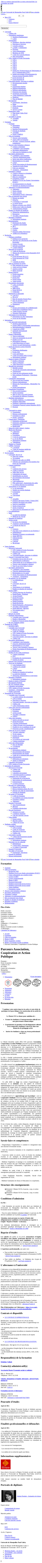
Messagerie (16, 479)
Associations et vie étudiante (17, 486)
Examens (15, 228)
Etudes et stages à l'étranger (17, 359)
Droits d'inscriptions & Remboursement (25, 164)
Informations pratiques (19, 219)
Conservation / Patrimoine (17, 419)
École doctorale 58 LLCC (21, 256)
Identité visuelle (9, 1510)
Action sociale (13, 520)
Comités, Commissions (20, 47)
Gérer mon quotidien (15, 718)
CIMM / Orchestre (14, 446)
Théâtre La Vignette (15, 444)
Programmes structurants (16, 283)
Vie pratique (16, 458)
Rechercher (5, 28)
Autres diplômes (14, 887)
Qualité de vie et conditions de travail (24, 727)
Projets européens (18, 274)
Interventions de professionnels (22, 780)
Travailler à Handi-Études (20, 216)
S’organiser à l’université (20, 201)
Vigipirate (16, 539)
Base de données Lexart (20, 301)
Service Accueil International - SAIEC (24, 345)
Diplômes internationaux (16, 398)
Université (8, 32)
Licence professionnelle (16, 878)
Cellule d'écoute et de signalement (23, 725)
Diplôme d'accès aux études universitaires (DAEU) (24, 873)
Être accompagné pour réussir (18, 196)
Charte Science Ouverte (20, 311)
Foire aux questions (19, 168)
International (8, 320)
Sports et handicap (18, 508)
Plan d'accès (8, 1535)
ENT (10, 21)
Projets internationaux (19, 387)
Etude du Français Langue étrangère (20, 347)
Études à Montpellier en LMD (19, 1228)
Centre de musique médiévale (22, 449)
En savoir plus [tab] (9, 997)
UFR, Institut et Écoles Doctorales (19, 58)
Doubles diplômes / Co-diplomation (23, 400)
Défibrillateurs (17, 532)
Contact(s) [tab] (8, 994)
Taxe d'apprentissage (19, 805)
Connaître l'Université (15, 826)
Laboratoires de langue (20, 474)
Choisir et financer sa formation (22, 173)
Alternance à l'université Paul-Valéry (18, 1397)
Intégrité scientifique (19, 246)
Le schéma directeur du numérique (23, 485)
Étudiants (15, 108)
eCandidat (24, 1215)
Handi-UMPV (13, 591)
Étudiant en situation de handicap (23, 672)
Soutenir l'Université (15, 803)
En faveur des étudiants (20, 522)
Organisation (13, 40)
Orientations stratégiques (16, 35)
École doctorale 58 (18, 78)
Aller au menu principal (24, 1)
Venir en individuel (18, 336)
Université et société (15, 835)
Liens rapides (13, 817)
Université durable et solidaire (22, 775)
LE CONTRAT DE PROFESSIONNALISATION (21, 1341)
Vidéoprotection (17, 538)
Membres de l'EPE (18, 53)
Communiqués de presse (12, 1508)
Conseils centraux (18, 46)
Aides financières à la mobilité (22, 364)
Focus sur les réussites (19, 318)
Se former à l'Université (16, 794)
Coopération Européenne (16, 389)
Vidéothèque (16, 442)
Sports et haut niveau (19, 506)
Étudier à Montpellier (19, 619)
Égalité (15, 85)
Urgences (11, 19)
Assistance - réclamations (20, 170)
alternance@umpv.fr (28, 1304)
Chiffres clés (12, 33)
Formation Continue (15, 171)
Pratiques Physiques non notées (22, 502)
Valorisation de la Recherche (17, 315)
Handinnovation (17, 599)
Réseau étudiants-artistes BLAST (23, 789)
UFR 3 (15, 63)
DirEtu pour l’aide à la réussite (22, 207)
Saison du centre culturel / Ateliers (19, 428)
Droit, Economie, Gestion (13, 941)
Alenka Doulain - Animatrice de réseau (29, 1496)
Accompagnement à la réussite (22, 184)
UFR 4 (15, 65)
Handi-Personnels (18, 598)
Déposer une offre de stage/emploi (23, 790)
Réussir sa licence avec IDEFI (22, 205)
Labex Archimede (18, 285)
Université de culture (15, 410)
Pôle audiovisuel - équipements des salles (25, 483)
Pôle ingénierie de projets (20, 265)
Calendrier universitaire (20, 224)
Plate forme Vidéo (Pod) (20, 113)
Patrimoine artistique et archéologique (24, 423)
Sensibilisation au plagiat (20, 476)
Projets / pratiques (18, 417)
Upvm (3, 14)
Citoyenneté (16, 495)
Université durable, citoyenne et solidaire (21, 81)
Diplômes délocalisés (19, 401)
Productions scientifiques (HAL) (23, 309)
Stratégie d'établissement (20, 37)
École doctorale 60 (18, 79)
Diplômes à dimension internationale (24, 403)
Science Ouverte (18, 244)
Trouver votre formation (20, 138)
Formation (8, 122)
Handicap (15, 97)
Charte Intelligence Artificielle (22, 95)
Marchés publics (18, 821)
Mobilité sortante (18, 368)
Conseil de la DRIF (19, 329)
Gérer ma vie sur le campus (17, 730)
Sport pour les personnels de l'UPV (23, 509)
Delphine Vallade (6, 1362)
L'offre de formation (19, 796)
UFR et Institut (17, 698)
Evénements (16, 492)
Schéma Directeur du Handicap (22, 592)
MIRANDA (16, 288)
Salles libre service (18, 472)
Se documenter (13, 748)
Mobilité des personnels (16, 366)
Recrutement (12, 101)
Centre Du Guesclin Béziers (21, 55)
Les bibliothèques (14, 511)
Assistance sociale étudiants (21, 523)
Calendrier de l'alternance (8, 930)
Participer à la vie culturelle (17, 842)
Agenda (15, 120)
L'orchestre (16, 447)
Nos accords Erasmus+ (20, 391)
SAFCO (10, 1387)
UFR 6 (15, 69)
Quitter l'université (14, 691)
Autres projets (17, 281)
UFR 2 (15, 62)
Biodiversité (16, 426)
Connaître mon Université (20, 617)
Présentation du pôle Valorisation (23, 316)
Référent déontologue (19, 88)
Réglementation (13, 221)
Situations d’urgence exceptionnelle (23, 534)
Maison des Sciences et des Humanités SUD (26, 253)
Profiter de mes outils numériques (19, 652)
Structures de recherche (16, 249)
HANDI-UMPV (14, 626)
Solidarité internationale (20, 331)
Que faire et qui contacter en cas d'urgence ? (26, 531)
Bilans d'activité (17, 270)
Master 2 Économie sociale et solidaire (16, 942)
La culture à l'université (20, 847)
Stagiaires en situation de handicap (23, 185)
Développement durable (20, 83)
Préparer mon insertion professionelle (20, 661)
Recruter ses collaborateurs (17, 785)
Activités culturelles (19, 732)
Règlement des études (19, 223)
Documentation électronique (21, 477)
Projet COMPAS (18, 134)
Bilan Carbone (9, 1558)
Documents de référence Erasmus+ (23, 396)
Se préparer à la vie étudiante (17, 578)
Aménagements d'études (20, 208)
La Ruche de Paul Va (19, 525)
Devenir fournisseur (15, 810)
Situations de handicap (15, 518)
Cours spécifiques (18, 354)
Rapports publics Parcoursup (21, 231)
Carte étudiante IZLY (19, 665)
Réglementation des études (21, 753)
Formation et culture (19, 416)
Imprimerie (16, 737)
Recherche (8, 235)
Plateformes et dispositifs (16, 293)
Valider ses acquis (18, 175)
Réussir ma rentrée (18, 198)
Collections (16, 431)
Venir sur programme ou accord (22, 338)
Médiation (16, 433)
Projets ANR (16, 276)
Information (16, 125)
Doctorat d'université (15, 882)
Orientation (16, 127)
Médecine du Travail (19, 516)
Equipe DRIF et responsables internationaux (26, 325)
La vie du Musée (18, 439)
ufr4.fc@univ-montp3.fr (30, 1245)
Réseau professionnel (15, 856)
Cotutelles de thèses (19, 262)
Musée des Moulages (15, 430)
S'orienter (11, 124)
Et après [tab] (7, 995)
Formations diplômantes (20, 350)
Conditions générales (19, 813)
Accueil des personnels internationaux (24, 370)
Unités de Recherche (19, 251)
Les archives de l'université (21, 739)
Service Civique (17, 109)
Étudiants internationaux (16, 615)
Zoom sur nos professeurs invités (23, 373)
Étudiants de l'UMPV (11, 624)
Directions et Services (19, 44)
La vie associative (18, 488)
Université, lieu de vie (15, 454)
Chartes (15, 230)
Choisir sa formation (19, 147)
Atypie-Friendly (17, 596)
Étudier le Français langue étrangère (24, 621)
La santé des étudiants (19, 515)
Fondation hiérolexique (20, 808)
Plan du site (8, 1556)
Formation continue (19, 799)
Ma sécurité (16, 543)
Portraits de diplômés (19, 131)
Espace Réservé (13, 22)
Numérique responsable (20, 93)
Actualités (16, 118)
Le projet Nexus (17, 203)
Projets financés (13, 272)
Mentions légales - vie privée (13, 1551)
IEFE (14, 348)
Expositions (16, 435)
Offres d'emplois (18, 106)
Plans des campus (18, 456)
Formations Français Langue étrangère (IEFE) (27, 405)
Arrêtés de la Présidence (20, 233)
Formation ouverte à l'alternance (11, 1391)
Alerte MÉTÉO (17, 536)
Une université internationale (17, 322)
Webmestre (8, 1554)
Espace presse (17, 819)
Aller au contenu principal (9, 1)
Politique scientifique (15, 237)
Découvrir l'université (15, 548)
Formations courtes (18, 178)
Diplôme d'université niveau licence (20, 884)
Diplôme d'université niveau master (19, 885)
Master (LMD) (13, 880)
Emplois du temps (18, 660)
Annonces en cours (18, 812)
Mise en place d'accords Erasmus (23, 394)
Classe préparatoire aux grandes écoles (20, 875)
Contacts (15, 612)
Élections (15, 49)
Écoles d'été (16, 352)
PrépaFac (15, 200)
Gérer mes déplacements (16, 743)
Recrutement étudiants (15, 683)
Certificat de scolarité (19, 667)
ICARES (15, 286)
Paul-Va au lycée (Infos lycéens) (22, 566)
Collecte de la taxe (18, 822)
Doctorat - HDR (14, 255)
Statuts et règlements (19, 760)
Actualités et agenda (15, 116)
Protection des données (20, 92)
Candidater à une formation (21, 148)
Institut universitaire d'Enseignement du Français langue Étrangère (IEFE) (25, 75)
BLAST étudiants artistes (16, 451)
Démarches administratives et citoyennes (25, 675)
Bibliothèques (17, 844)
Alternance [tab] (8, 992)
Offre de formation (14, 136)
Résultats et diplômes (15, 217)
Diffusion (11, 306)
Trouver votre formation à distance (19, 145)
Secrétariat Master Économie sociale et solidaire (16, 1370)
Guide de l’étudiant (18, 631)
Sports (11, 497)
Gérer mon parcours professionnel (19, 707)
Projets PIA (16, 278)
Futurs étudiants (9, 546)
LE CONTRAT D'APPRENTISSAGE (17, 1317)
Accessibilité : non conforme (13, 1552)
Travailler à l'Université (16, 851)
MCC (14, 226)
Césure (15, 162)
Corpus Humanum (18, 302)
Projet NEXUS (17, 290)
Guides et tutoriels (18, 470)
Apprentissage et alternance (21, 560)
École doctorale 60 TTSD (20, 258)
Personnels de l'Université (13, 693)
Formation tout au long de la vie (22, 559)
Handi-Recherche (18, 603)
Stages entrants (17, 191)
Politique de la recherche (20, 239)
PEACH (15, 297)
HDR (14, 260)
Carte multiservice (18, 481)
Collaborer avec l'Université (17, 776)
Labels (15, 39)
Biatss (14, 104)
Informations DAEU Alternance (22, 194)
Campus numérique (15, 465)
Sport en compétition (19, 504)
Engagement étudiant (19, 86)
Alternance (16, 189)
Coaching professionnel (20, 723)
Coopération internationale (17, 378)
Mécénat (15, 806)
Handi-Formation (18, 601)
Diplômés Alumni (10, 824)
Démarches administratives (21, 212)
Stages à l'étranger (18, 362)
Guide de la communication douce (23, 755)
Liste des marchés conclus (21, 815)
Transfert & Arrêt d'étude (20, 166)
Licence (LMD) (13, 876)
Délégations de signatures (20, 759)
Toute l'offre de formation (20, 139)
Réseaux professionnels (20, 414)
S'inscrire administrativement (21, 157)
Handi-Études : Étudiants (20, 594)
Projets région (17, 279)
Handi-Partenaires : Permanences (23, 605)
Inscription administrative (20, 150)
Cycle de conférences (19, 437)
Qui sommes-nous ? (19, 610)
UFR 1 (15, 60)
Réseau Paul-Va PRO (19, 787)
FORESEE (16, 292)
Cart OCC (16, 295)
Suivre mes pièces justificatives (22, 159)
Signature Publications (19, 313)
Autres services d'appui (20, 267)
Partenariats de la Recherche (21, 778)
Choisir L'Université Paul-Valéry (19, 557)
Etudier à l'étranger (18, 361)
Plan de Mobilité (18, 99)
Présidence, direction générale (22, 42)
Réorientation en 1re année (21, 161)
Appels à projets (17, 269)
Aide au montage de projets (17, 263)
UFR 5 (15, 67)
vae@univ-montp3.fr (24, 1261)
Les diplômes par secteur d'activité (23, 798)
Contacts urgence (10, 1537)
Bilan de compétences (19, 177)
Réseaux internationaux (20, 382)
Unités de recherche (19, 829)
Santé (10, 513)
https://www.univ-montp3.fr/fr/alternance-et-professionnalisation (19, 1308)
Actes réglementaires (19, 51)
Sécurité (11, 527)
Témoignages (17, 332)
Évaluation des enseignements (22, 658)
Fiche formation (35, 976)
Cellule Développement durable (22, 836)
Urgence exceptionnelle (12, 1539)
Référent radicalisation (19, 90)
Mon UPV (8, 17)
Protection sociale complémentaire (23, 729)
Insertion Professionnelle (20, 129)
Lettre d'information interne (21, 706)
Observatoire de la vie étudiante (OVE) (25, 562)
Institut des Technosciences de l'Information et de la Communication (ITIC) (27, 71)
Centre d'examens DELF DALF (22, 355)
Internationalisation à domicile (22, 327)
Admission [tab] (8, 990)
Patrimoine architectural (20, 421)
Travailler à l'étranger (19, 714)
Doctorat (15, 407)
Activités (15, 493)
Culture (7, 408)
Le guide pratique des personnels (23, 697)
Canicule (15, 541)
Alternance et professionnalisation (19, 187)
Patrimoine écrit (17, 424)
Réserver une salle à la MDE (21, 460)
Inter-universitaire (18, 56)
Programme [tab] (8, 988)
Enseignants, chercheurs (20, 102)
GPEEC (15, 716)
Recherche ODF (14, 871)
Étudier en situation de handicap (18, 210)
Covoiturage (16, 746)
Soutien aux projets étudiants (21, 490)
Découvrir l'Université (15, 767)
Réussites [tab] (7, 999)
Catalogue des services (19, 469)
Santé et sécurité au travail (21, 720)
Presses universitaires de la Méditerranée (25, 308)
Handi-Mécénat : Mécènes (21, 608)
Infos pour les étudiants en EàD (22, 152)
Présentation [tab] (8, 977)
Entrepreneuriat (17, 782)
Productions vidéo (14, 111)
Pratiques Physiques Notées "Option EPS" (26, 500)
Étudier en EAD (18, 339)
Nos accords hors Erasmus (21, 380)
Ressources (16, 214)
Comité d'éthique (18, 247)
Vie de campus (9, 453)
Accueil (7, 934)
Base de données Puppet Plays (22, 299)
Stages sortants (17, 193)
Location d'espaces (18, 783)
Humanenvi (16, 304)
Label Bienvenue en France (21, 343)
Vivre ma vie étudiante (15, 663)
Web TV (15, 115)
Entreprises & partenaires (12, 766)
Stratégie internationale (20, 324)
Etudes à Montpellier (15, 334)
